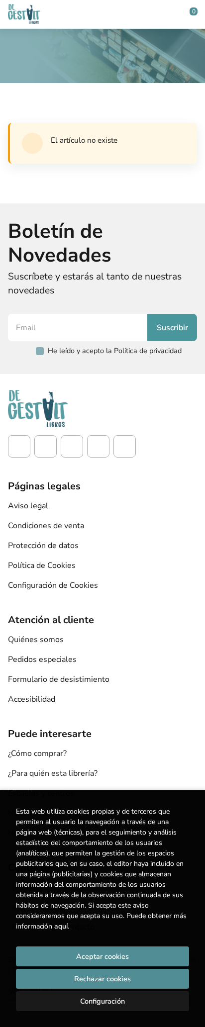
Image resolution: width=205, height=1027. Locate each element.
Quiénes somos (36, 639)
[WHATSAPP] (124, 446)
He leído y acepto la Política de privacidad (115, 351)
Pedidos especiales (42, 659)
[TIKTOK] (72, 446)
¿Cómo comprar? (37, 753)
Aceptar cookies (102, 956)
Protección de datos (43, 545)
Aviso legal (28, 505)
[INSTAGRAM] (45, 446)
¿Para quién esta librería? (53, 773)
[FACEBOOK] (19, 446)
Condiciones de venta (46, 525)
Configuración (102, 1001)
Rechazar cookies (102, 979)
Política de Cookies (42, 565)
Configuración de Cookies (53, 585)
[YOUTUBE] (98, 446)
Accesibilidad (31, 699)
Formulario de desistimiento (58, 679)
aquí (61, 926)
